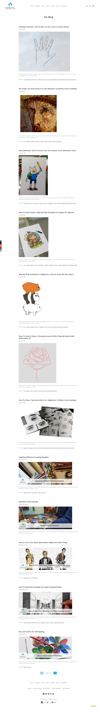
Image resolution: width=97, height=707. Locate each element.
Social (47, 6)
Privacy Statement (56, 688)
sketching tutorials (71, 79)
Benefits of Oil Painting (28, 502)
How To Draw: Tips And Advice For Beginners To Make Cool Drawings (47, 400)
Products (37, 6)
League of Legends (49, 265)
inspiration (41, 79)
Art (24, 79)
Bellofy (45, 699)
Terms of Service (37, 688)
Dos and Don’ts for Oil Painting (31, 632)
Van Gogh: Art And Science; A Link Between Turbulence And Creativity (48, 89)
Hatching (30, 448)
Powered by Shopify (52, 699)
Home (31, 6)
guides (27, 79)
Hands (31, 79)
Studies (54, 141)
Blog (57, 6)
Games (27, 265)
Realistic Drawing (56, 79)
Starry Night (48, 141)
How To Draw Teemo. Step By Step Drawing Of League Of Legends (46, 212)
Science (42, 141)
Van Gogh (58, 141)
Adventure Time (28, 203)
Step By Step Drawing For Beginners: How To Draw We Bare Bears (46, 274)
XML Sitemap (66, 688)
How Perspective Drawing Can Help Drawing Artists (40, 587)
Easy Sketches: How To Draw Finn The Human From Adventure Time (47, 151)
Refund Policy (46, 688)
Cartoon (37, 203)
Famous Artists (30, 141)
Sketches (63, 79)
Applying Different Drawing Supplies (34, 457)
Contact (53, 6)
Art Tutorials (63, 6)
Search (29, 688)
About (42, 6)
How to (35, 79)
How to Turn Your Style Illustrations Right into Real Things (43, 542)
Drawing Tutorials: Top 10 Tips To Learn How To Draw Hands (44, 27)
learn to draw (47, 79)
